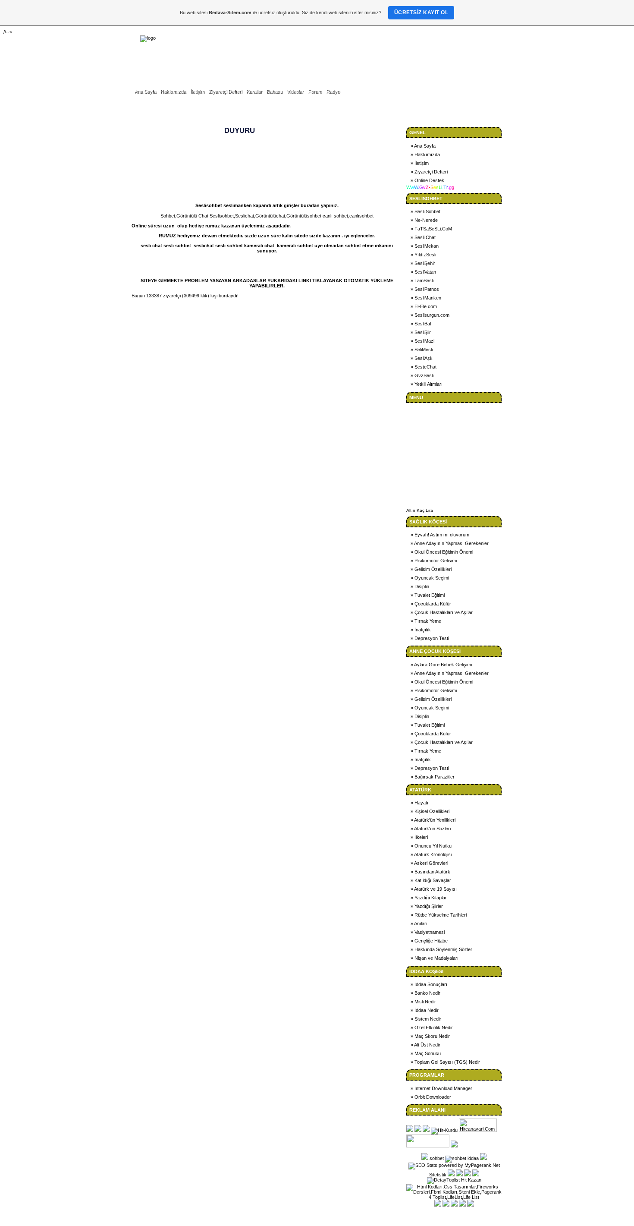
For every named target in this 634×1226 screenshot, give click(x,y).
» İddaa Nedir (425, 1010)
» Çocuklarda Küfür (431, 603)
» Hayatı (419, 802)
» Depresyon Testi (430, 638)
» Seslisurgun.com (430, 315)
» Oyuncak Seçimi (430, 577)
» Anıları (419, 923)
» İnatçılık (421, 629)
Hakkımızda (173, 91)
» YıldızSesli (423, 254)
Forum (315, 91)
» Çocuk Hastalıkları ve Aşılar (442, 612)
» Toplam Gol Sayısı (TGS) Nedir (445, 1062)
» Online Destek (427, 180)
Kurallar (254, 91)
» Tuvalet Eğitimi (428, 595)
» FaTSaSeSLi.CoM (431, 228)
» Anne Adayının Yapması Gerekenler (450, 543)
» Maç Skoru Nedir (430, 1036)
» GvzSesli (422, 375)
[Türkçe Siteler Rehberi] (427, 1145)
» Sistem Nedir (426, 1018)
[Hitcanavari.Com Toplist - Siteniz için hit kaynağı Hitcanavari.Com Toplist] (478, 1130)
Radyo (333, 91)
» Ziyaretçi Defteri (429, 171)
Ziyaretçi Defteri (225, 91)
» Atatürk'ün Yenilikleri (433, 820)
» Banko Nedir (425, 993)
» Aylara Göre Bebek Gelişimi (441, 664)
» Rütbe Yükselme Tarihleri (439, 914)
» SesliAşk (422, 358)
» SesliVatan (423, 271)
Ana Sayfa (145, 91)
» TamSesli (422, 280)
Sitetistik (437, 1174)
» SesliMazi (422, 341)
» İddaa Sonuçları (429, 984)
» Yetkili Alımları (427, 384)
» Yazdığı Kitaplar (429, 897)
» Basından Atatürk (430, 871)
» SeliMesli (422, 349)
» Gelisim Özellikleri (431, 569)
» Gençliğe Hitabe (429, 940)
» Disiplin (420, 586)
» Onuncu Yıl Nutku (431, 845)
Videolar (295, 91)
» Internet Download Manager (441, 1088)
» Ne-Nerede (424, 220)
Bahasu (274, 91)
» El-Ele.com (424, 306)
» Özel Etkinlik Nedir (432, 1027)
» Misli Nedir (423, 1001)
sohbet (437, 1158)
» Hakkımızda (425, 154)
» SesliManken (426, 297)
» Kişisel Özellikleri (430, 811)
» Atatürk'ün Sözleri (431, 828)
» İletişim (420, 163)
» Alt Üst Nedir (425, 1044)
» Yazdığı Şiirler (427, 906)
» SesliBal (421, 323)
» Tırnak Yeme (426, 621)
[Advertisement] (384, 55)
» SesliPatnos (425, 289)
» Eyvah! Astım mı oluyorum (440, 534)
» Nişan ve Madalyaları (434, 958)
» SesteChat (423, 366)
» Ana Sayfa (423, 145)
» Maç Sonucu (426, 1053)
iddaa (473, 1158)
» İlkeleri (419, 837)
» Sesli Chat (423, 237)
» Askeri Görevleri (429, 863)
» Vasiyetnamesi (428, 932)
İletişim (197, 91)
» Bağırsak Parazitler (433, 776)
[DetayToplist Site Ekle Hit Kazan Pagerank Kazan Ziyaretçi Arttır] (454, 1179)
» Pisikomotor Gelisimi (434, 560)
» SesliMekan (425, 246)
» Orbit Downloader (431, 1097)
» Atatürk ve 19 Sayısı (434, 889)
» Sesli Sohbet (425, 211)
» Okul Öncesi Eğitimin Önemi (442, 552)
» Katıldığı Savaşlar (431, 880)
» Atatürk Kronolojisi (431, 854)
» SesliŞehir (423, 263)
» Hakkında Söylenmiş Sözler (441, 949)
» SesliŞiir (421, 332)
